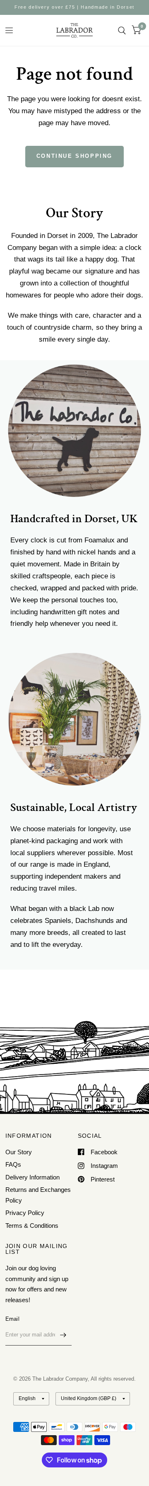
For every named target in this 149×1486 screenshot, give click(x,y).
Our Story (18, 1152)
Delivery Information (32, 1177)
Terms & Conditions (31, 1225)
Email (12, 1319)
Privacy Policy (24, 1212)
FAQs (13, 1164)
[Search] (122, 30)
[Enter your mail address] (63, 1335)
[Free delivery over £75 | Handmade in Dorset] (74, 7)
